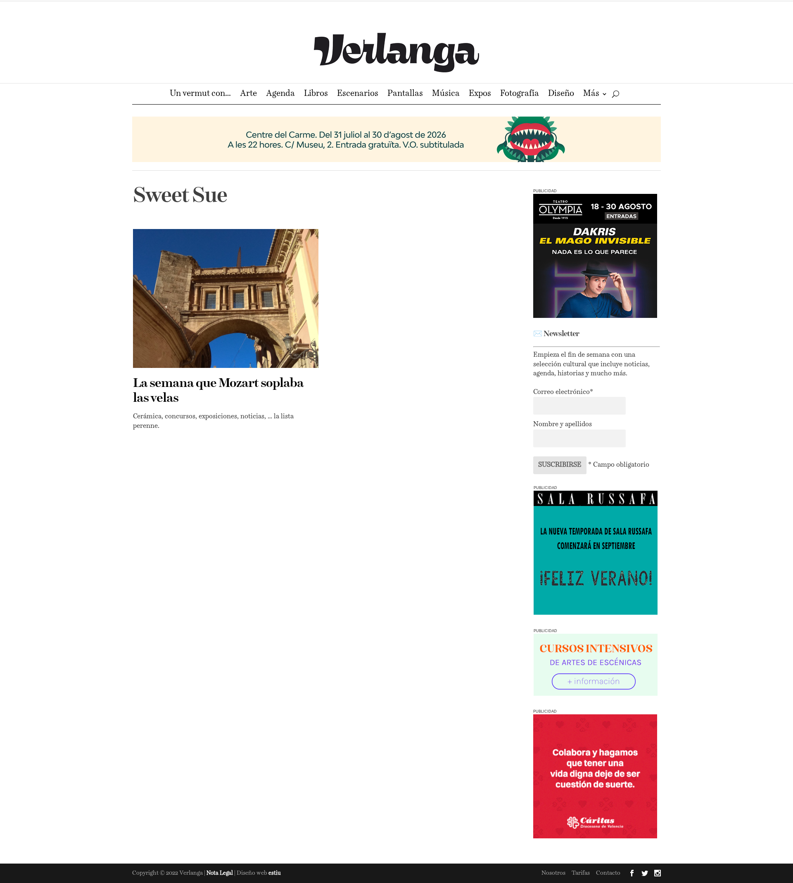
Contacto (608, 873)
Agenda (280, 94)
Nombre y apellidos (562, 424)
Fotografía (519, 94)
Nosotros (553, 873)
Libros (316, 94)
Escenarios (357, 94)
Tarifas (581, 873)
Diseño (561, 94)
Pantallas (405, 94)
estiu (274, 873)
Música (446, 94)
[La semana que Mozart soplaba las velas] (225, 298)
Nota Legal (220, 873)
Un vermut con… (200, 94)
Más (591, 94)
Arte (248, 94)
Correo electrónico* (563, 392)
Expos (480, 94)
